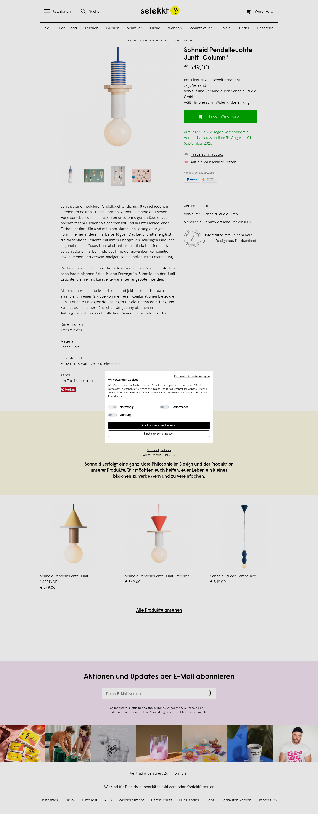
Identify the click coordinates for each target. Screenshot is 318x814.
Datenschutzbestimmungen (192, 376)
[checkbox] (112, 407)
